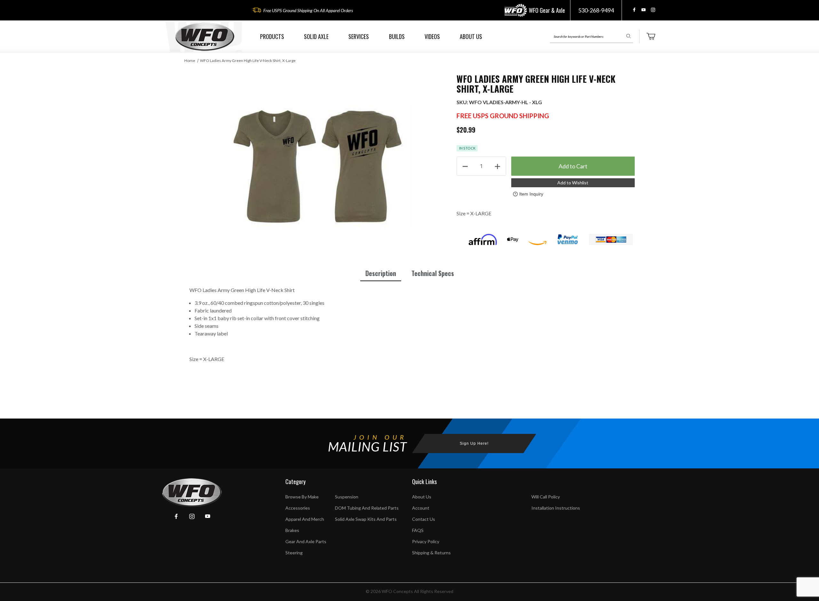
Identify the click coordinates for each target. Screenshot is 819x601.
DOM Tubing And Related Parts (367, 508)
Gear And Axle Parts (305, 541)
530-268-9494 (596, 10)
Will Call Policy (545, 496)
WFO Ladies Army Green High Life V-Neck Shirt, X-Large (248, 60)
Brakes (292, 530)
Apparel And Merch (304, 519)
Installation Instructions (555, 508)
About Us (421, 496)
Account (420, 508)
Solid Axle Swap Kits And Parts (366, 519)
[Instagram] (653, 10)
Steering (294, 552)
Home (189, 60)
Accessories (297, 508)
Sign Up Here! (474, 443)
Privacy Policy (425, 541)
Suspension (346, 496)
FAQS (418, 530)
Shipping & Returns (431, 552)
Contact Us (423, 519)
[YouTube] (643, 10)
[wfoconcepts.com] (204, 36)
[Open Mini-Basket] (650, 36)
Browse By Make (302, 496)
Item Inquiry (531, 193)
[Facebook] (634, 10)
